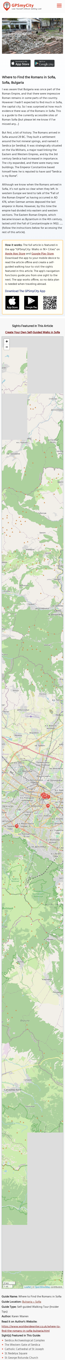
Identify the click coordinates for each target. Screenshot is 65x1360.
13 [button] (45, 796)
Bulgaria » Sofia (31, 1302)
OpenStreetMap (42, 1286)
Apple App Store (15, 253)
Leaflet (27, 1286)
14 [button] (48, 805)
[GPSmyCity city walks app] (22, 6)
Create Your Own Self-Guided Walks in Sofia (32, 332)
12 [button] (17, 826)
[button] (6, 341)
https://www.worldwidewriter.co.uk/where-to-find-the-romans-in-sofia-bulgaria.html (31, 1328)
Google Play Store (42, 253)
